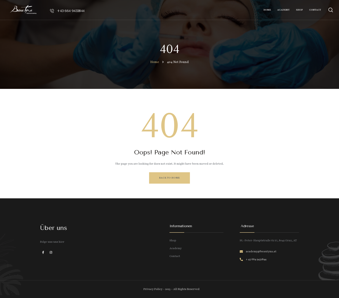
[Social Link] (43, 253)
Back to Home (169, 177)
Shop (173, 240)
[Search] (330, 9)
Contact (175, 256)
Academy (176, 248)
